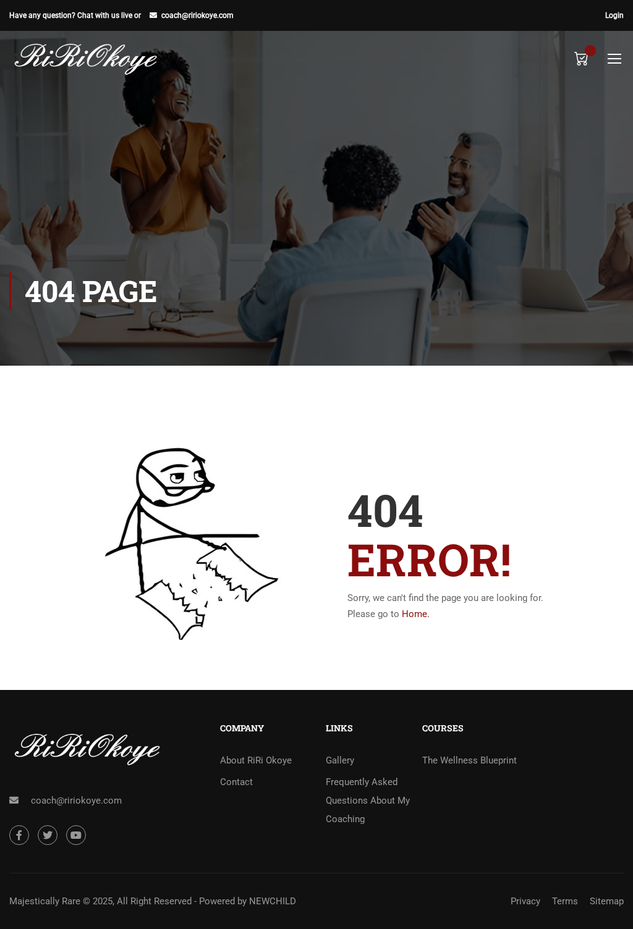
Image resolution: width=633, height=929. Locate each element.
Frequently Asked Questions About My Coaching (368, 800)
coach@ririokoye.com (197, 15)
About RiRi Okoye (256, 760)
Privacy (525, 901)
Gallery (340, 760)
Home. (416, 614)
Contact (236, 782)
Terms (565, 901)
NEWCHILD (272, 901)
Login (614, 15)
